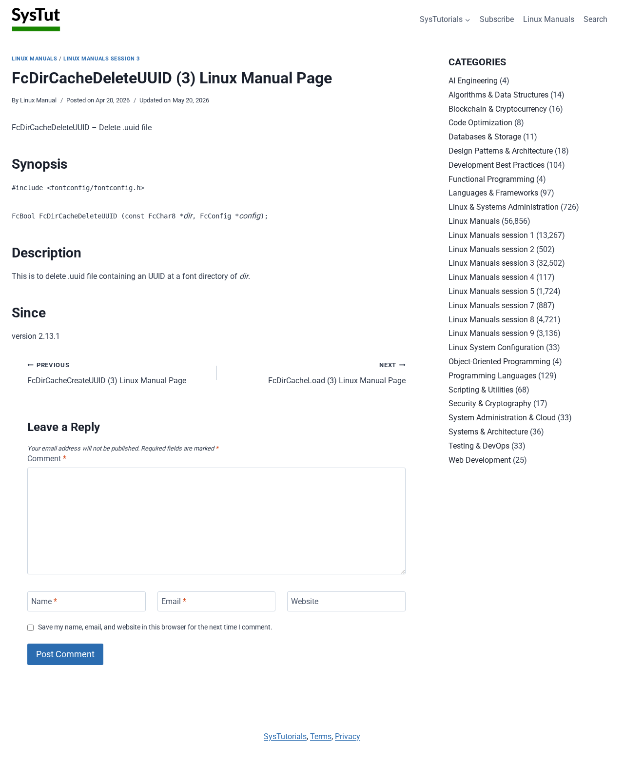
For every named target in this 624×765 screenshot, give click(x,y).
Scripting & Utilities (480, 389)
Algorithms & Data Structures (498, 94)
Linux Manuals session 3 (101, 59)
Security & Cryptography (489, 403)
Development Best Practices (496, 165)
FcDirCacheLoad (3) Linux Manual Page (337, 373)
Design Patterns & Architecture (500, 151)
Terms (321, 736)
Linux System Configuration (496, 347)
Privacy (347, 736)
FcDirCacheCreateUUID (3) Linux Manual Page (106, 373)
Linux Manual (38, 100)
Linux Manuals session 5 (491, 291)
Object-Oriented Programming (499, 361)
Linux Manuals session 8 (491, 319)
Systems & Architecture (488, 431)
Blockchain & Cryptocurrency (497, 109)
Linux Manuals (548, 19)
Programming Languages (492, 375)
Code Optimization (480, 122)
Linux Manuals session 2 (491, 249)
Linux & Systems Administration (503, 207)
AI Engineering (473, 80)
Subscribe (497, 19)
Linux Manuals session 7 (491, 305)
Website (304, 601)
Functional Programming (491, 179)
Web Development (479, 460)
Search (595, 19)
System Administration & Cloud (502, 417)
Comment (46, 458)
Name (44, 601)
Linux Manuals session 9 (491, 333)
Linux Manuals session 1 (491, 235)
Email (173, 601)
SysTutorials (285, 736)
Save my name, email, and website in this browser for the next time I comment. (155, 627)
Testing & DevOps (478, 446)
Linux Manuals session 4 (491, 277)
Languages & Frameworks (493, 192)
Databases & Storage (484, 136)
